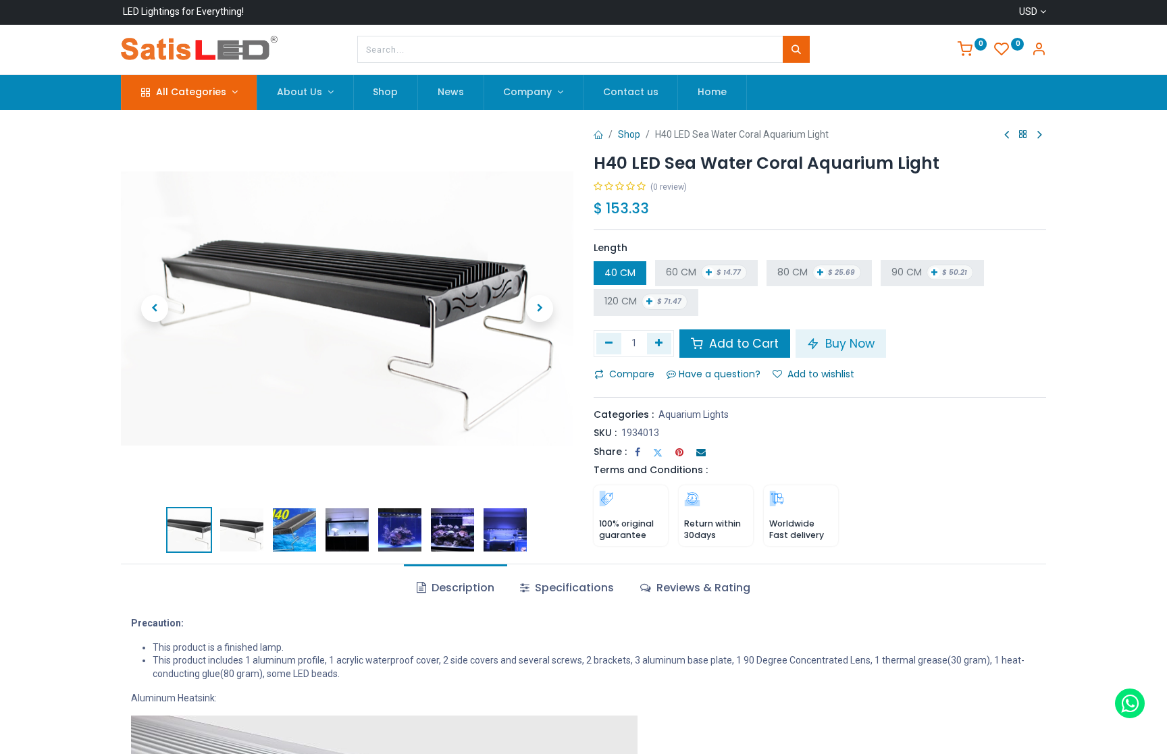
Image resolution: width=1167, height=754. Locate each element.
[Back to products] (1023, 135)
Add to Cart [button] (742, 343)
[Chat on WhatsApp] (1130, 703)
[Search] (796, 49)
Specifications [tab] (573, 587)
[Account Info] (1038, 50)
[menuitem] (386, 92)
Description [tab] (461, 587)
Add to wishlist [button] (820, 374)
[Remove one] (608, 343)
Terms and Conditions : (651, 470)
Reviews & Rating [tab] (702, 587)
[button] (154, 308)
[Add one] (659, 343)
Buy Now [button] (848, 343)
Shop (629, 134)
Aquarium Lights (693, 414)
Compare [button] (631, 374)
